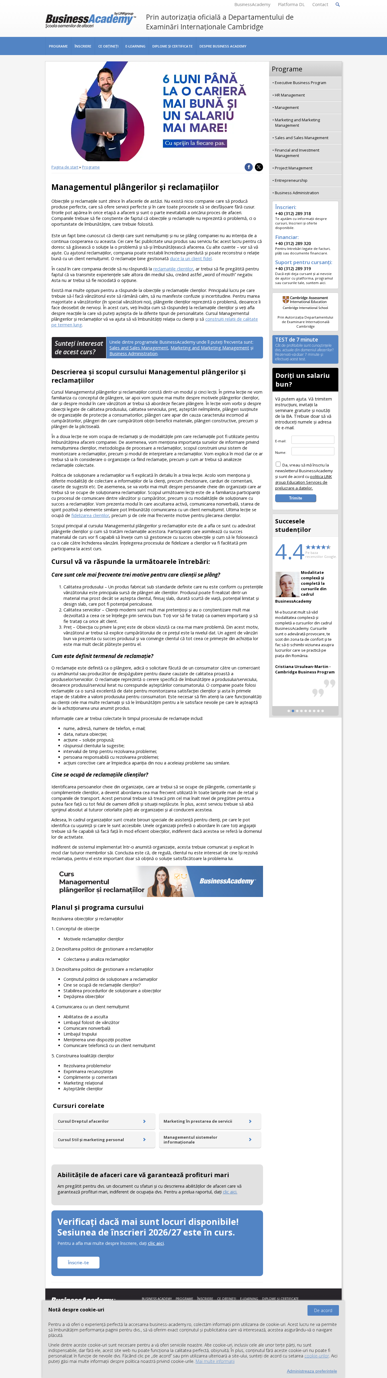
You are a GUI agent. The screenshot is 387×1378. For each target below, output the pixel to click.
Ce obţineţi (108, 46)
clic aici (156, 1243)
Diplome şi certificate (172, 46)
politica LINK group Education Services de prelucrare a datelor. (303, 482)
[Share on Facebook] (249, 167)
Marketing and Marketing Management (210, 348)
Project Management (293, 168)
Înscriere (83, 46)
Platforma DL (291, 4)
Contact (320, 4)
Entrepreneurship (291, 180)
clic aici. (230, 1192)
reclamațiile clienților (173, 269)
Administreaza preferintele (312, 1371)
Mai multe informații (215, 1361)
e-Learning (135, 46)
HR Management (290, 95)
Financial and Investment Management (297, 152)
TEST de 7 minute (304, 349)
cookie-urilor (316, 1356)
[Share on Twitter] (259, 167)
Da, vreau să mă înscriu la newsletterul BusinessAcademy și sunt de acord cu (304, 476)
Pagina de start (64, 167)
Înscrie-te (78, 1262)
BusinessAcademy (252, 4)
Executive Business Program (300, 82)
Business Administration (133, 353)
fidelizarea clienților (90, 515)
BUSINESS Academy (157, 1299)
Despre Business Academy (223, 46)
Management (287, 107)
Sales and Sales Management (138, 348)
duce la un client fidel (191, 258)
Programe (58, 46)
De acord (323, 1310)
